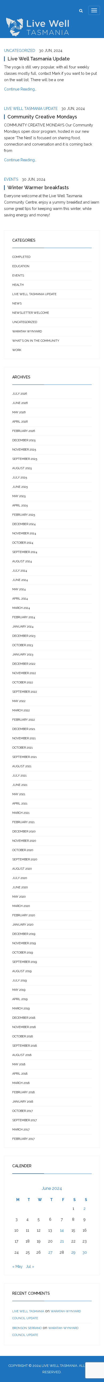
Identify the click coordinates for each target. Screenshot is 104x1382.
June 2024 (20, 580)
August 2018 (21, 1055)
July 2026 (19, 393)
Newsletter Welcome (30, 313)
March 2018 (21, 1083)
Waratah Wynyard (27, 331)
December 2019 (23, 934)
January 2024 (22, 626)
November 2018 (24, 1027)
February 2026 (23, 431)
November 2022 (24, 673)
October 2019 (22, 952)
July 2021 (19, 775)
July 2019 (19, 980)
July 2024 (19, 570)
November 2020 (24, 841)
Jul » (30, 1266)
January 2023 (22, 654)
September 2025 (24, 459)
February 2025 (23, 515)
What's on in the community (35, 341)
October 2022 (22, 682)
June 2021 (19, 785)
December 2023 (23, 636)
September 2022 (24, 692)
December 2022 (23, 664)
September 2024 (24, 552)
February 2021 (23, 822)
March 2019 (21, 1008)
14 (62, 1230)
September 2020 (24, 859)
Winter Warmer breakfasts (38, 187)
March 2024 (21, 608)
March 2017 (21, 1129)
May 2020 (19, 896)
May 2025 (19, 496)
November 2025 (24, 449)
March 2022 (21, 710)
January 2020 (22, 924)
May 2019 (18, 990)
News (17, 303)
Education (20, 266)
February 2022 (23, 719)
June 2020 (20, 887)
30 (84, 1252)
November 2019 (24, 943)
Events (11, 179)
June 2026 (20, 403)
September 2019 (24, 962)
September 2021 (24, 757)
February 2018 (23, 1092)
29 (73, 1252)
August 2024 (22, 561)
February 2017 (23, 1139)
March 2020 (21, 906)
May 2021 (18, 794)
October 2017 (22, 1111)
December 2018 (23, 1018)
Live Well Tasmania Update (38, 58)
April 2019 (19, 999)
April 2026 (20, 421)
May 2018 (18, 1064)
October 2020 (22, 850)
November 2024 (24, 533)
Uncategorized (19, 50)
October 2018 (22, 1036)
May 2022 (19, 701)
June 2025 (20, 487)
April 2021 (19, 803)
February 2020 (23, 915)
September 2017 (24, 1120)
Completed (21, 257)
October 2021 (22, 747)
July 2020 (19, 878)
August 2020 (22, 869)
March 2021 (21, 813)
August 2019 (21, 971)
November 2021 (24, 738)
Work (16, 350)
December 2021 (23, 729)
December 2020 (23, 831)
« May (17, 1266)
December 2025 (23, 440)
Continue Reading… (20, 89)
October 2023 (22, 645)
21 (62, 1241)
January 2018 (22, 1101)
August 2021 (21, 766)
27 (50, 1252)
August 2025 (22, 468)
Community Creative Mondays (42, 116)
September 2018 (24, 1045)
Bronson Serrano (27, 1328)
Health (18, 285)
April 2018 (19, 1073)
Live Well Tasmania (28, 1311)
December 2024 (23, 524)
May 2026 (19, 412)
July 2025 (19, 477)
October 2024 (22, 542)
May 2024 (19, 589)
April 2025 (20, 505)
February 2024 (23, 617)
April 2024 (20, 598)
